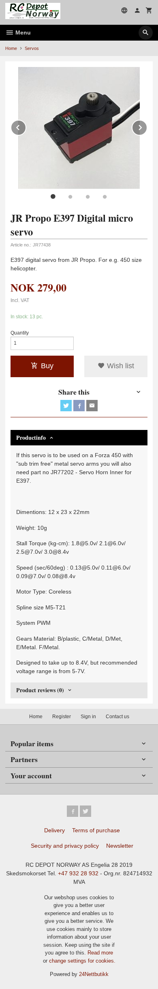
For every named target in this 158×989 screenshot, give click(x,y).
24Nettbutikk (94, 974)
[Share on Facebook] (79, 405)
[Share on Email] (92, 405)
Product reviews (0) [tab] (40, 690)
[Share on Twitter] (66, 405)
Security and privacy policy (65, 845)
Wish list (119, 366)
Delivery (54, 830)
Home (11, 48)
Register (61, 716)
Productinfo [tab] (31, 437)
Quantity (20, 333)
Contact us (117, 716)
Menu (22, 32)
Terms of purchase (96, 830)
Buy (47, 366)
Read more (100, 953)
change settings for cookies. (82, 961)
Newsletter (119, 845)
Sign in (88, 716)
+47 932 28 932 (78, 873)
